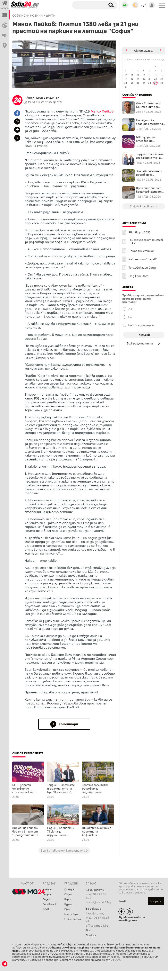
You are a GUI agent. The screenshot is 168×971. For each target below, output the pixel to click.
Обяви (46, 909)
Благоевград (71, 914)
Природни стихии (141, 251)
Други (51, 15)
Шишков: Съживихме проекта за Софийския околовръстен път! (96, 831)
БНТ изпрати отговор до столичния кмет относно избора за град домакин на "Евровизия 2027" (25, 788)
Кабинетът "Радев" (142, 259)
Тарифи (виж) (95, 913)
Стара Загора (72, 919)
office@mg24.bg (97, 925)
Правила (91, 935)
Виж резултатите (140, 343)
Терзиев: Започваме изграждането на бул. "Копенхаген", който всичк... (150, 156)
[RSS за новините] (130, 911)
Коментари (65, 724)
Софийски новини (27, 15)
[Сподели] (17, 130)
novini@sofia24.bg (98, 902)
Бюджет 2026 (138, 276)
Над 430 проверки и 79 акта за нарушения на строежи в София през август (61, 831)
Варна (67, 899)
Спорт (47, 894)
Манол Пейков (102, 111)
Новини (47, 889)
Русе (67, 909)
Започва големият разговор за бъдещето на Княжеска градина (95, 788)
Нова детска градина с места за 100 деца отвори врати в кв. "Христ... (149, 122)
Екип (88, 930)
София (68, 894)
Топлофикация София (142, 267)
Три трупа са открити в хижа (145, 241)
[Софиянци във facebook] (121, 911)
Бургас (68, 904)
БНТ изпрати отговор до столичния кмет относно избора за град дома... (149, 139)
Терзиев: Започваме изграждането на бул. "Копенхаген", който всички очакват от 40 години (61, 788)
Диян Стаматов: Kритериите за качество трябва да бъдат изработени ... (148, 105)
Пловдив (69, 889)
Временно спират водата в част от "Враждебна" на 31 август (25, 831)
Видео (46, 899)
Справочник (50, 904)
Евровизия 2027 (139, 232)
